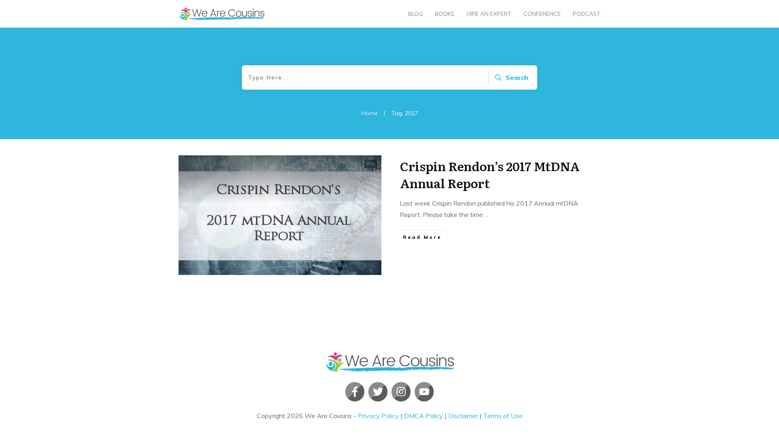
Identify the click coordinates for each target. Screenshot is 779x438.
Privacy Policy (378, 416)
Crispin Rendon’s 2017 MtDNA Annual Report (490, 174)
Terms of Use (503, 416)
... (486, 214)
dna (370, 163)
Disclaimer (463, 416)
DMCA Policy (423, 416)
